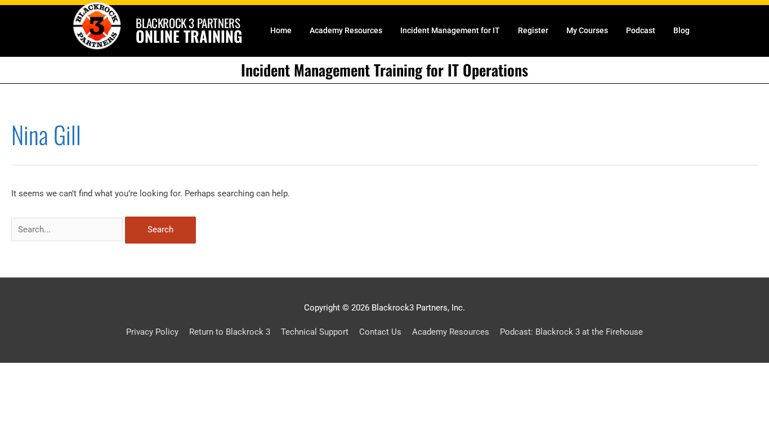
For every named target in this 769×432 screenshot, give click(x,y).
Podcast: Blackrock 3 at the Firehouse (571, 332)
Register (533, 30)
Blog (681, 30)
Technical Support (314, 332)
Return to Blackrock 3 (229, 332)
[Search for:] (68, 229)
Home (281, 30)
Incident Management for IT (450, 30)
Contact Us (380, 332)
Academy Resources (346, 30)
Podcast (640, 30)
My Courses (587, 30)
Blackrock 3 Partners (188, 23)
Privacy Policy (152, 332)
